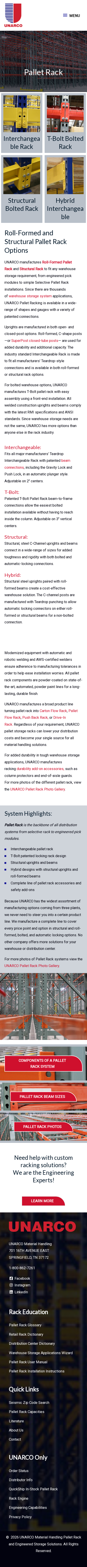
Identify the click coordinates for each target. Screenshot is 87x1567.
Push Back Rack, (35, 717)
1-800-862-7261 (22, 1268)
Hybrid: (12, 575)
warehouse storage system (30, 296)
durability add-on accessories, (41, 769)
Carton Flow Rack (53, 711)
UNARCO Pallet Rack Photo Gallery (37, 789)
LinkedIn (21, 1292)
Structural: (16, 537)
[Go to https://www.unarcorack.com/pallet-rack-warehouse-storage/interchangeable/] (21, 123)
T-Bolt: (11, 492)
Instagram (22, 1285)
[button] (43, 1064)
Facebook (22, 1278)
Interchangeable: (22, 447)
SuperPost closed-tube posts (34, 341)
